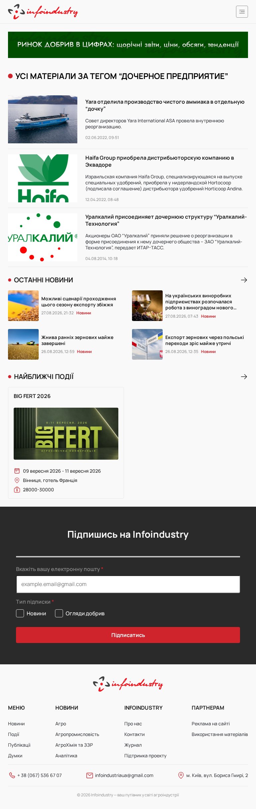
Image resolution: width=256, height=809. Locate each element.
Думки (15, 755)
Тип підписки (33, 601)
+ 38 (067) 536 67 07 (39, 775)
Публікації (19, 745)
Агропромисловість (77, 734)
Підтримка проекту (145, 755)
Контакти (134, 734)
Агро (60, 723)
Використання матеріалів (220, 734)
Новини (16, 723)
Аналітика (66, 755)
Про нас (133, 723)
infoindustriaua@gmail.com (124, 775)
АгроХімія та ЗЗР (74, 745)
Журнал (133, 745)
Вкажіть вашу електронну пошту (58, 569)
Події (13, 734)
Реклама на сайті (211, 723)
